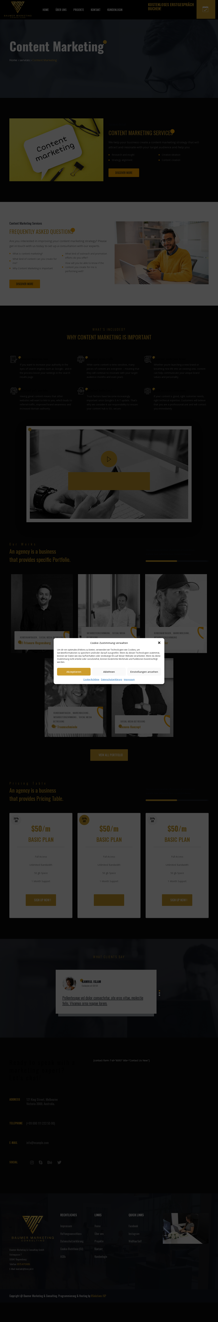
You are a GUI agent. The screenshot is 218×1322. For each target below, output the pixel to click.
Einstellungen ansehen (144, 671)
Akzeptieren (73, 671)
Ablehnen (109, 671)
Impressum (129, 679)
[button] (159, 642)
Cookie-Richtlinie (91, 679)
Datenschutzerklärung (111, 679)
